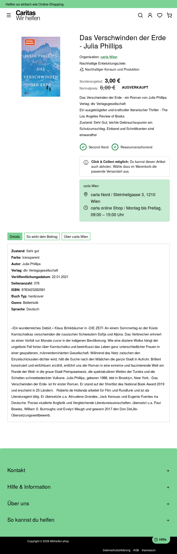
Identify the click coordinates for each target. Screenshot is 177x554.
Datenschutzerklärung (116, 550)
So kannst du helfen (88, 519)
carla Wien (108, 56)
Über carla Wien (76, 236)
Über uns (88, 503)
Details (15, 236)
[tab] (14, 236)
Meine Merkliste (160, 15)
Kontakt (88, 470)
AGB (136, 550)
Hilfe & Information (88, 486)
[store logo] (28, 15)
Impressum (149, 550)
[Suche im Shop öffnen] (140, 15)
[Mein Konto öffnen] (150, 15)
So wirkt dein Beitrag (42, 236)
